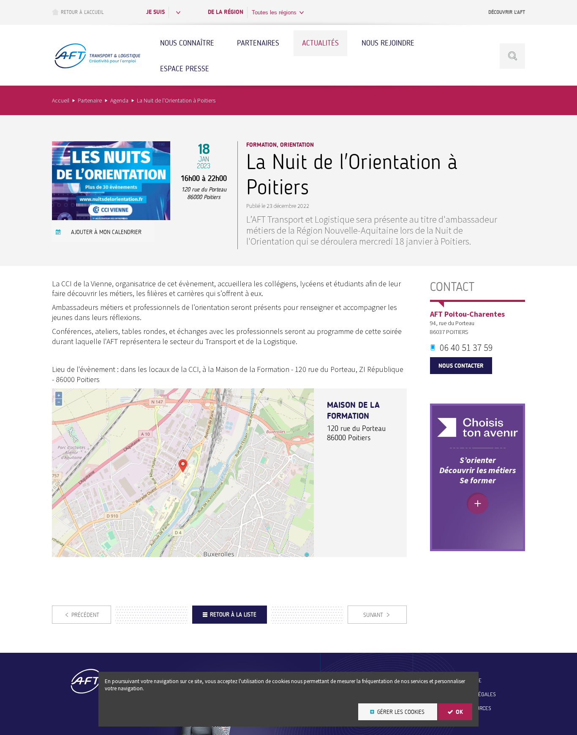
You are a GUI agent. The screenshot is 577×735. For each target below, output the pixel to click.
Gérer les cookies (401, 712)
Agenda (119, 100)
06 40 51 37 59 (466, 347)
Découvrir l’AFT (506, 12)
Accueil (60, 100)
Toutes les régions (274, 12)
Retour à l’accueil (82, 12)
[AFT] (97, 67)
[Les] (111, 217)
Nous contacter (461, 365)
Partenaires (258, 43)
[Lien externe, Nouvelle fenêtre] (477, 427)
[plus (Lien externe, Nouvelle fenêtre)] (477, 503)
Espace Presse (184, 68)
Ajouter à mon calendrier (106, 232)
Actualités (320, 43)
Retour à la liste (233, 614)
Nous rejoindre (388, 43)
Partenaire (90, 100)
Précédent (85, 615)
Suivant (373, 615)
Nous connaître (187, 43)
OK (459, 712)
